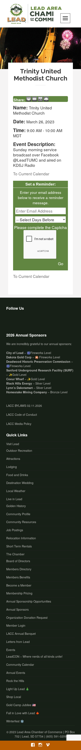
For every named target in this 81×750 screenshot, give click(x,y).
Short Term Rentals (19, 546)
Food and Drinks (17, 475)
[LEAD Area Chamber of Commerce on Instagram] (22, 320)
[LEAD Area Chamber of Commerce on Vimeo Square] (33, 320)
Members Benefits (18, 577)
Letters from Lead (18, 642)
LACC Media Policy (18, 424)
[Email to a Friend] (34, 99)
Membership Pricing (19, 593)
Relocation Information (21, 538)
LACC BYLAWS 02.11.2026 (24, 405)
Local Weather (15, 491)
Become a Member (18, 585)
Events (10, 650)
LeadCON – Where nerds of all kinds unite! (34, 656)
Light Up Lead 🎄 (17, 689)
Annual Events (15, 673)
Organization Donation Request (27, 617)
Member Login (15, 625)
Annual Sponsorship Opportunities (28, 601)
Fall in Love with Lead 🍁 (22, 713)
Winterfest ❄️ (15, 721)
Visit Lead (12, 444)
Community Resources (21, 522)
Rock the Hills (15, 681)
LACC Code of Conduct (21, 414)
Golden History (16, 506)
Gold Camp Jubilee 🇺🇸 (21, 705)
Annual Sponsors (17, 609)
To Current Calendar (31, 173)
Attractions (13, 459)
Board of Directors (18, 561)
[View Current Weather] (46, 99)
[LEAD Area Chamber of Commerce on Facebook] (11, 320)
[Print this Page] (28, 99)
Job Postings (14, 530)
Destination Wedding (19, 483)
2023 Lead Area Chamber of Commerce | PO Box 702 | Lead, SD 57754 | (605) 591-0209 (42, 734)
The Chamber (15, 554)
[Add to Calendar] (40, 99)
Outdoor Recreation (19, 450)
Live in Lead (14, 499)
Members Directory (18, 569)
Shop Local (13, 697)
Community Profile (18, 514)
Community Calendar (20, 664)
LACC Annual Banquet (21, 633)
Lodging (11, 467)
